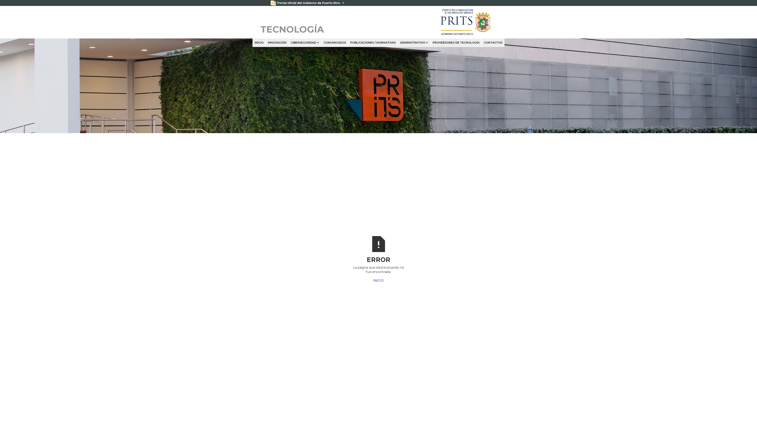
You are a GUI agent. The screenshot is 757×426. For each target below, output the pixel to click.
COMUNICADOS (335, 42)
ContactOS (493, 42)
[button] (305, 42)
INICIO (259, 42)
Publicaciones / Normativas (373, 42)
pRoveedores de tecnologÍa (456, 42)
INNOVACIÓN (277, 42)
